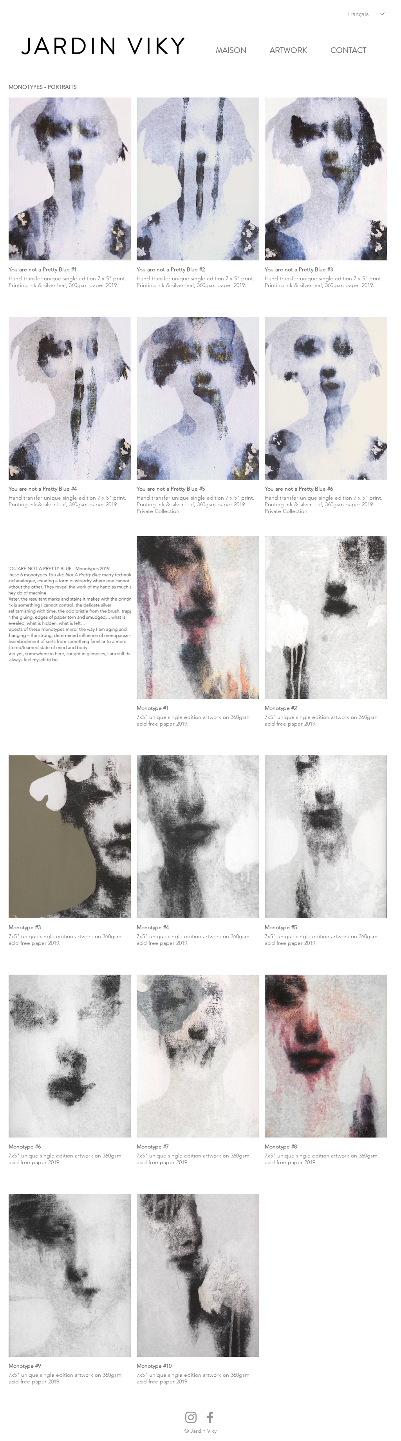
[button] (294, 50)
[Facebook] (210, 1417)
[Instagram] (191, 1417)
